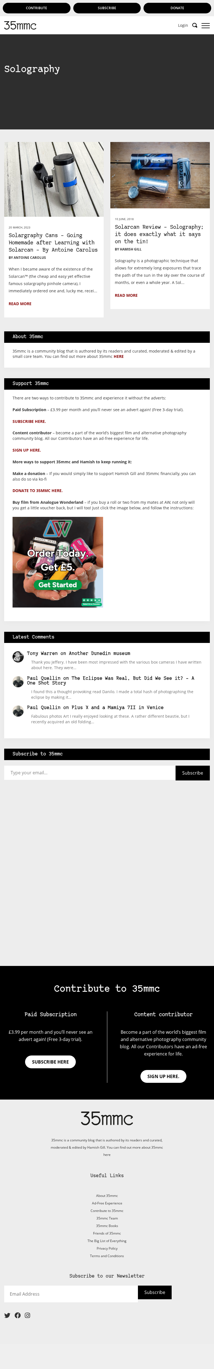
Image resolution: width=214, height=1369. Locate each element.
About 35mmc (107, 1195)
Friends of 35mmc (107, 1233)
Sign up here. (27, 450)
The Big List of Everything (107, 1240)
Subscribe (107, 8)
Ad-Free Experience (107, 1203)
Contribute (36, 8)
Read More (20, 303)
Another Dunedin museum (99, 653)
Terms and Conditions (107, 1256)
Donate (177, 8)
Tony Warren (42, 653)
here (119, 356)
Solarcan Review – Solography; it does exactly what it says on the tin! (159, 235)
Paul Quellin (43, 678)
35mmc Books (107, 1225)
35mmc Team (107, 1218)
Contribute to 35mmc (107, 1210)
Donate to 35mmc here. (38, 490)
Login (183, 25)
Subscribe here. (29, 421)
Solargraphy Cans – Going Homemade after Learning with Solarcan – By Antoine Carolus (53, 243)
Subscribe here (50, 1062)
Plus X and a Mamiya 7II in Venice (118, 707)
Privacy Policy (107, 1248)
